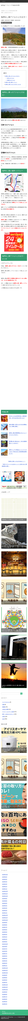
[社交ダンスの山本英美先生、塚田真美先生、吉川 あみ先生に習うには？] (4, 418)
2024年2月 (4, 910)
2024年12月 (5, 891)
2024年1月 (4, 912)
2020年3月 (4, 960)
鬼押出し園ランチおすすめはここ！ (16, 461)
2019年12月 (5, 968)
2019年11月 (5, 970)
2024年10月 (5, 896)
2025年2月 (4, 886)
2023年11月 (5, 917)
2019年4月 (4, 982)
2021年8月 (4, 946)
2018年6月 (4, 999)
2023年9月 (4, 922)
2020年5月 (4, 956)
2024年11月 (5, 893)
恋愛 (3, 704)
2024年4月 (4, 905)
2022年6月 (4, 941)
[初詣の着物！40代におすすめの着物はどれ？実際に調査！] (4, 427)
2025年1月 (4, 889)
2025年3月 (4, 884)
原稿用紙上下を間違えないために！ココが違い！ (13, 519)
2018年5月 (4, 1001)
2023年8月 (4, 924)
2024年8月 (4, 900)
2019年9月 (4, 975)
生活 (3, 718)
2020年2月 (4, 963)
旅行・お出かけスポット (6, 22)
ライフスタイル (6, 702)
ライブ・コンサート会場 (8, 711)
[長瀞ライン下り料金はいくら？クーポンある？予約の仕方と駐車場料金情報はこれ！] (4, 452)
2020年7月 (4, 953)
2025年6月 (4, 877)
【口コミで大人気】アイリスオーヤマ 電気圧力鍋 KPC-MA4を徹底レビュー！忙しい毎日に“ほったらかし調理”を (14, 750)
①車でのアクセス (10, 78)
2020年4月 (4, 958)
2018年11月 (5, 987)
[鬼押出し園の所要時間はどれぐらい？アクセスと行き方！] (4, 435)
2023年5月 (4, 932)
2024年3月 (4, 908)
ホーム (3, 1011)
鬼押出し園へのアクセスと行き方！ (12, 76)
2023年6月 (4, 929)
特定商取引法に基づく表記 (8, 1013)
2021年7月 (4, 948)
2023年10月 (5, 920)
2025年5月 (4, 879)
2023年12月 (5, 915)
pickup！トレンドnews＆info (10, 5)
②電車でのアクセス (11, 80)
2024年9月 (4, 898)
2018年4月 (4, 1004)
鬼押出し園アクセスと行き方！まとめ (13, 84)
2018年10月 (5, 989)
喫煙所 (3, 706)
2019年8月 (4, 977)
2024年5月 (4, 903)
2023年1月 (4, 939)
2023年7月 (4, 927)
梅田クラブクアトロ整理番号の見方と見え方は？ (13, 658)
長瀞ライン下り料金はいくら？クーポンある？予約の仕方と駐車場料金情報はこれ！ (18, 451)
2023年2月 (4, 936)
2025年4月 (4, 881)
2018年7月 (4, 996)
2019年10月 (5, 972)
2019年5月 (4, 980)
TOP (10, 10)
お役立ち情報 (5, 709)
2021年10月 (5, 944)
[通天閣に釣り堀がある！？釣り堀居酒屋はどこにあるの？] (4, 444)
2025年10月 (5, 874)
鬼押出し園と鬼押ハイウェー (11, 82)
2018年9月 (4, 992)
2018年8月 (4, 994)
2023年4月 (4, 934)
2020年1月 (4, 965)
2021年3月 (4, 951)
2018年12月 (5, 984)
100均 (3, 716)
